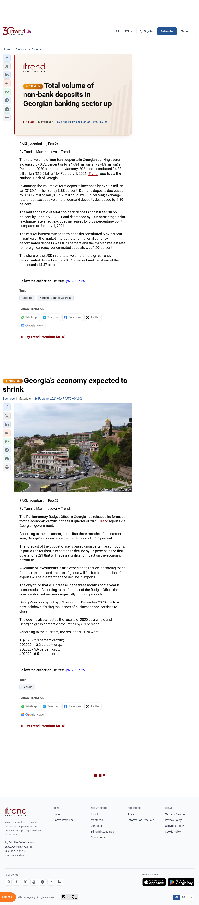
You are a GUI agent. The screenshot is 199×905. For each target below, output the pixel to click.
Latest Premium (63, 820)
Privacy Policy (173, 820)
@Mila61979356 (75, 281)
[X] (25, 882)
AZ (183, 897)
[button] (6, 57)
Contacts (96, 825)
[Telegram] (42, 882)
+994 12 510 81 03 (15, 851)
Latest (57, 814)
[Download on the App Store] (154, 882)
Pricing (132, 814)
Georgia (27, 297)
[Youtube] (33, 882)
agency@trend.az (14, 855)
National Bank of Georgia (55, 297)
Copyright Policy (175, 825)
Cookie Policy (173, 831)
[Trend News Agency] (15, 811)
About (94, 814)
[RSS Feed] (59, 882)
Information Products (141, 820)
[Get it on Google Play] (181, 882)
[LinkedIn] (50, 882)
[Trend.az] (17, 31)
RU (190, 897)
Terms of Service (175, 814)
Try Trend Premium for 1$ (44, 337)
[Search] (117, 31)
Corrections (98, 837)
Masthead (97, 820)
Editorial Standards (102, 831)
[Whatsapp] (8, 882)
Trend (93, 173)
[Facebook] (16, 882)
